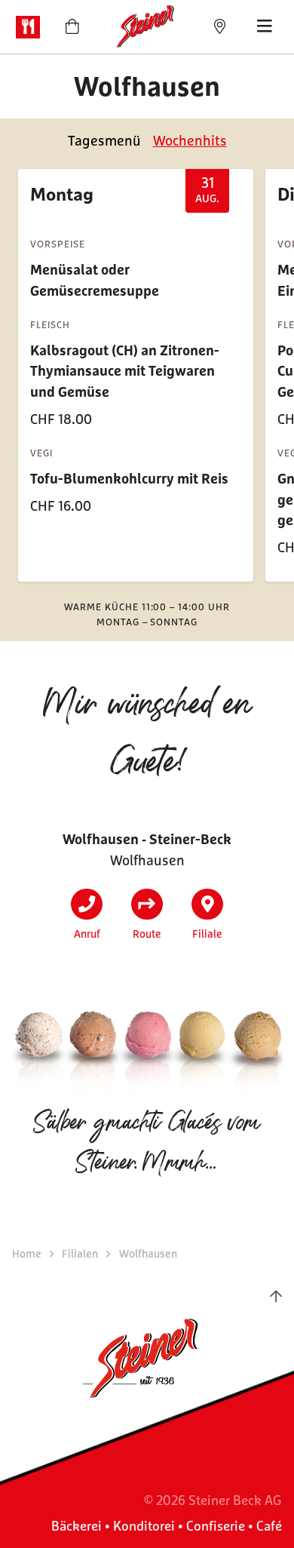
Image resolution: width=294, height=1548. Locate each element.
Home (28, 1253)
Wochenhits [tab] (190, 140)
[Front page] (147, 26)
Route (147, 933)
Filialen (81, 1253)
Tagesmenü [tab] (104, 140)
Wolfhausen (148, 1253)
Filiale (207, 933)
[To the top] (276, 1296)
